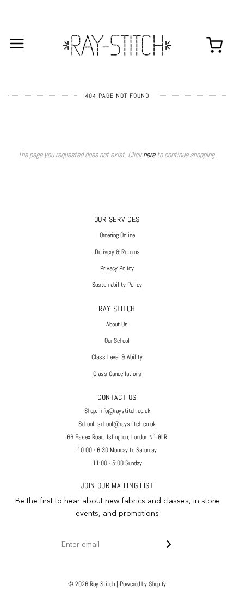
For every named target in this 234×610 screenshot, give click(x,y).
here (149, 154)
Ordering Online (117, 235)
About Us (117, 324)
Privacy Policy (117, 268)
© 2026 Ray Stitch (91, 584)
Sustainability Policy (117, 284)
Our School (117, 340)
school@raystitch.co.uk (126, 424)
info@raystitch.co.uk (124, 410)
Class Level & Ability (117, 357)
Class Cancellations (117, 373)
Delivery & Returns (117, 252)
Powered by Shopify (143, 584)
